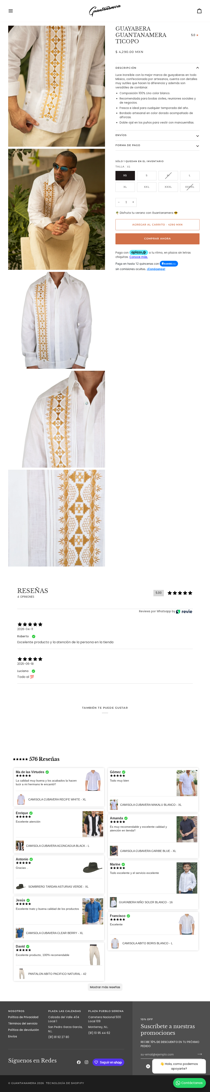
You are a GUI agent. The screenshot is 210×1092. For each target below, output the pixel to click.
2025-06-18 (25, 664)
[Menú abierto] (14, 11)
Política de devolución (23, 1030)
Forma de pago (127, 145)
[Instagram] (86, 1062)
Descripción (125, 67)
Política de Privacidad (23, 1017)
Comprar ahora (157, 238)
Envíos (121, 135)
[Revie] (184, 611)
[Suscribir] (198, 1054)
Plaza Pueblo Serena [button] (105, 1011)
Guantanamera (23, 1083)
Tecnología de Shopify (65, 1083)
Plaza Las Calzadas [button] (64, 1011)
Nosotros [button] (16, 1011)
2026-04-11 (25, 629)
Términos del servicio (23, 1024)
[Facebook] (79, 1062)
